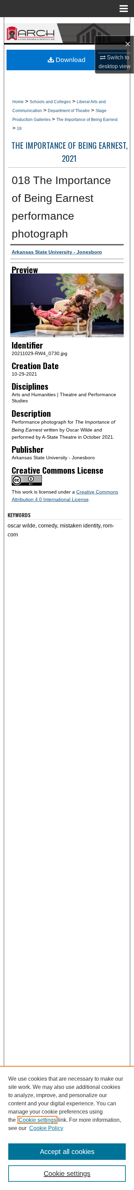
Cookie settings (37, 1120)
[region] (67, 1128)
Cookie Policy (46, 1128)
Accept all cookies (67, 1151)
